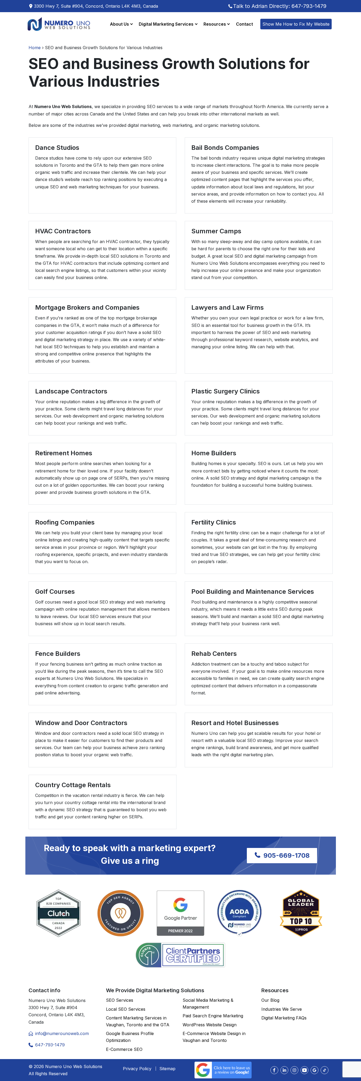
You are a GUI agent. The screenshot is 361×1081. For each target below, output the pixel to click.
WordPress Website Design (210, 1024)
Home (35, 47)
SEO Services (119, 1000)
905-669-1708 (286, 855)
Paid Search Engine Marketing (213, 1015)
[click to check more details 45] (223, 1069)
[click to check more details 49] (304, 1070)
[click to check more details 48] (294, 1070)
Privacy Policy (137, 1068)
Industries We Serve (281, 1009)
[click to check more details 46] (274, 1070)
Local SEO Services (125, 1009)
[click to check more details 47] (284, 1070)
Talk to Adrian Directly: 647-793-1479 (279, 6)
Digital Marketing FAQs (284, 1017)
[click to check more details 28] (180, 955)
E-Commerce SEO (124, 1049)
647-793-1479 (50, 1044)
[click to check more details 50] (314, 1070)
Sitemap (167, 1068)
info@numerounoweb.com (62, 1033)
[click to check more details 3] (59, 24)
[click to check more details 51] (324, 1070)
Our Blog (270, 1000)
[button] (121, 24)
